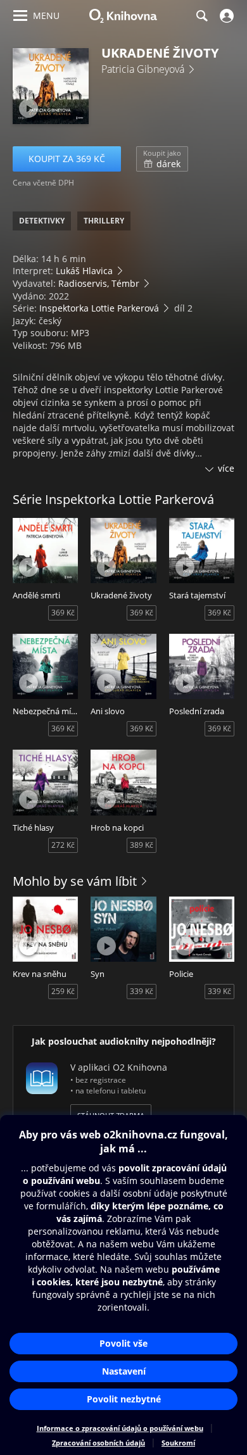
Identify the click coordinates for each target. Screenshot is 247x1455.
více (226, 468)
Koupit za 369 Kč (66, 159)
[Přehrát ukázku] (28, 108)
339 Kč (141, 991)
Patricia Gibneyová (142, 69)
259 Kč (63, 991)
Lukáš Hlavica (84, 271)
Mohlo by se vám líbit (75, 881)
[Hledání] (201, 16)
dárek (162, 159)
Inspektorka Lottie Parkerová (99, 308)
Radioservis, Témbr (98, 283)
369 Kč (63, 612)
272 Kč (63, 845)
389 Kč (141, 845)
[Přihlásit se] (225, 16)
